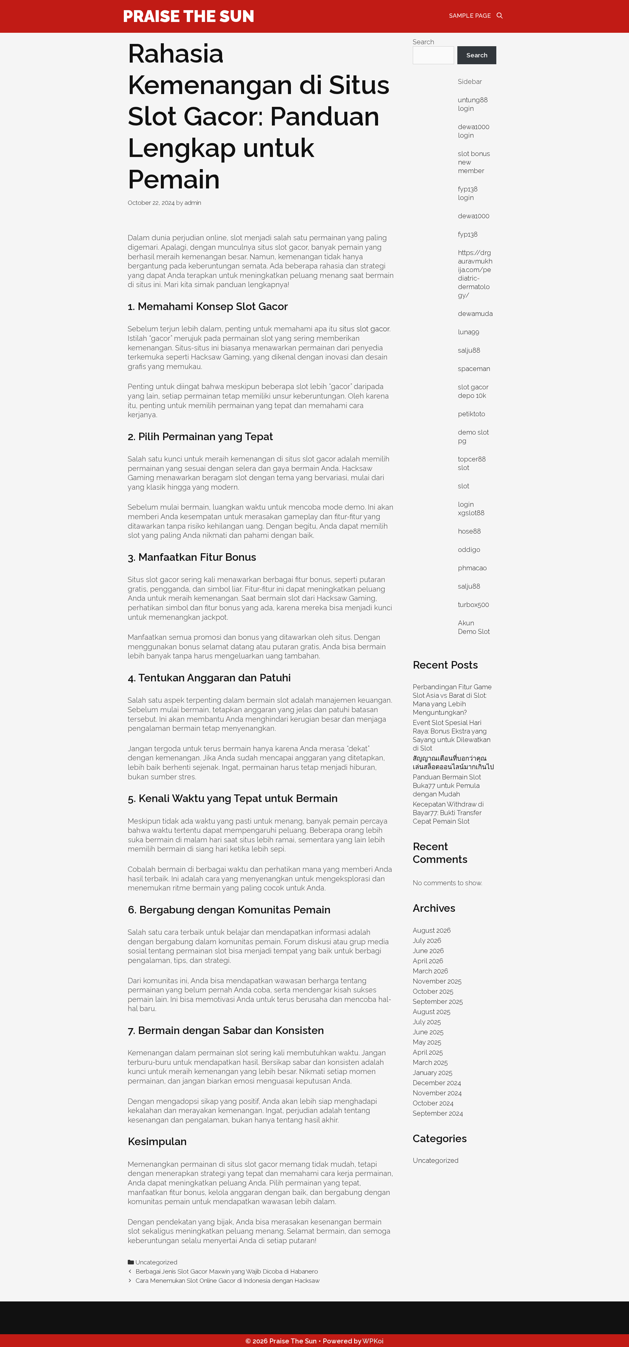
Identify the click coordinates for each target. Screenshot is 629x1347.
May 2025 (427, 1042)
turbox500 (473, 605)
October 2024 (433, 1103)
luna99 (468, 332)
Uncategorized (156, 1262)
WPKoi (373, 1341)
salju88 (469, 350)
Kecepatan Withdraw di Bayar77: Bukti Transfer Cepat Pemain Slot (448, 812)
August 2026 (432, 930)
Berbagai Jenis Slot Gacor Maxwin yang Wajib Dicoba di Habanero (227, 1271)
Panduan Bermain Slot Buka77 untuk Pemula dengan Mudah (447, 785)
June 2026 (428, 951)
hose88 (469, 531)
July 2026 (427, 941)
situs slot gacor (364, 328)
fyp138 (468, 234)
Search (423, 42)
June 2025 (428, 1032)
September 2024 (438, 1113)
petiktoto (471, 414)
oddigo (469, 550)
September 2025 (438, 1001)
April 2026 (428, 961)
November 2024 (437, 1093)
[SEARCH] (499, 16)
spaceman (474, 369)
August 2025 (431, 1012)
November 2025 (437, 981)
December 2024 (437, 1083)
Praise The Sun (189, 16)
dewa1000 (473, 216)
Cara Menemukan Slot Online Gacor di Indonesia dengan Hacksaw (228, 1280)
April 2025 (428, 1052)
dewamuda (475, 314)
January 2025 (432, 1073)
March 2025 (430, 1062)
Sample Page (470, 15)
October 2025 (433, 991)
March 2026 (430, 971)
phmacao (472, 568)
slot (463, 486)
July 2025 (427, 1022)
